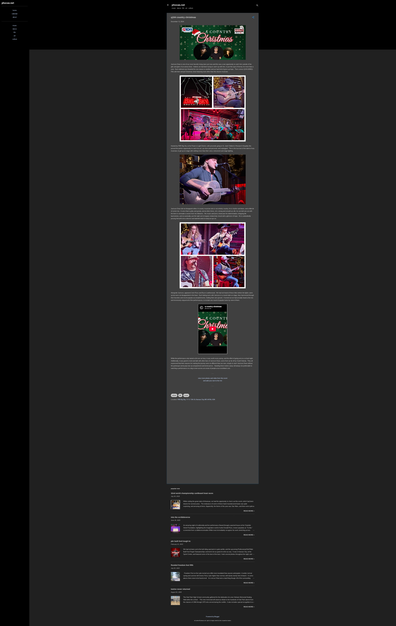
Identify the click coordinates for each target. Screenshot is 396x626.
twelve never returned (180, 589)
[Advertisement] (212, 464)
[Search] (257, 5)
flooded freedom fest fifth (182, 565)
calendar (15, 14)
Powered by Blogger (212, 617)
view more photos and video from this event (212, 378)
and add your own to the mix (212, 381)
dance (15, 29)
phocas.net (178, 5)
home (15, 10)
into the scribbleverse (180, 517)
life (15, 32)
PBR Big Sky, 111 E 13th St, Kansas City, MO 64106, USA (196, 399)
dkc (180, 395)
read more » (249, 511)
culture (174, 395)
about (15, 17)
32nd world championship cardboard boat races (192, 493)
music (186, 395)
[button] (253, 17)
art (15, 36)
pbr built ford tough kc (181, 541)
